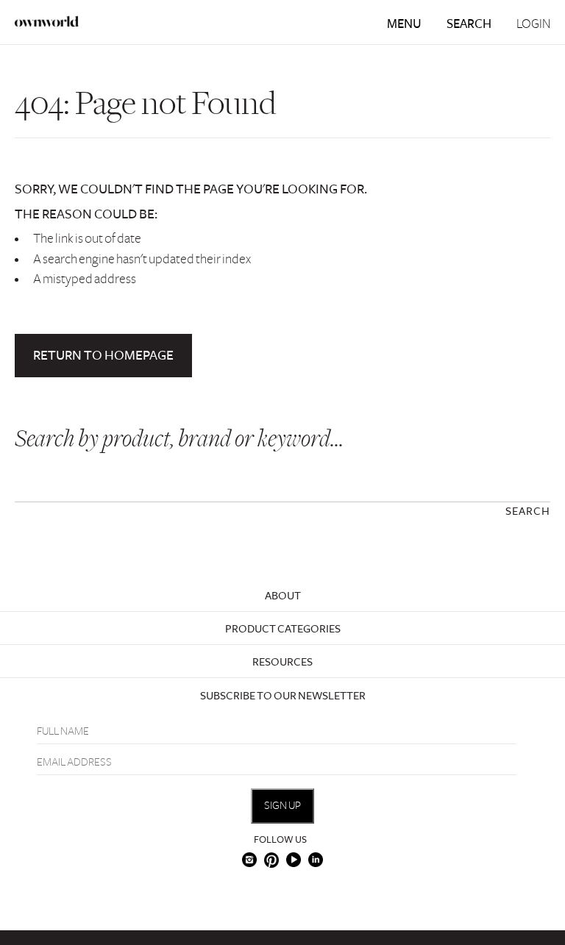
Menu (404, 24)
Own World (47, 21)
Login (533, 24)
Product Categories (283, 628)
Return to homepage (103, 355)
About (283, 595)
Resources (282, 661)
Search (469, 24)
